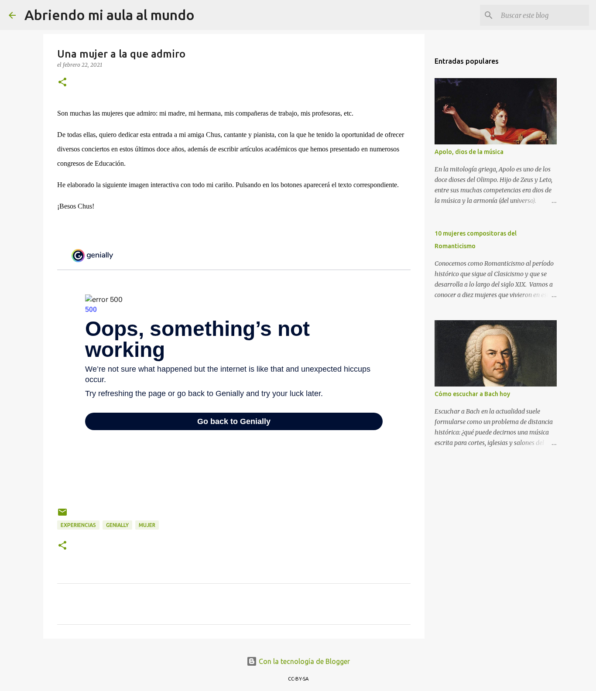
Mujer (147, 525)
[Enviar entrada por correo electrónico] (62, 515)
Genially (117, 525)
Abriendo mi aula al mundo (109, 15)
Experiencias (78, 525)
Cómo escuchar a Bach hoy (472, 393)
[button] (62, 83)
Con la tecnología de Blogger (303, 661)
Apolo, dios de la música (469, 151)
